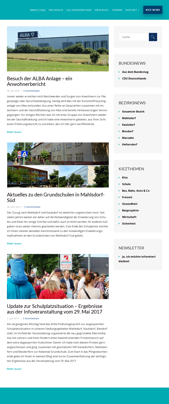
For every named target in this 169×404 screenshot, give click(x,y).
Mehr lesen (14, 131)
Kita (125, 177)
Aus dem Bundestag (135, 72)
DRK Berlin (56, 10)
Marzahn (128, 138)
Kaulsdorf (128, 124)
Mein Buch (101, 10)
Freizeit (127, 197)
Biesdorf (127, 131)
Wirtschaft (129, 217)
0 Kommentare (31, 90)
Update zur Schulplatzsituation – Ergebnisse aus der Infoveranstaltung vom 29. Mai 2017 (54, 309)
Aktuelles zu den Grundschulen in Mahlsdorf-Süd (56, 197)
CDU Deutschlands (134, 78)
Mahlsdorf (129, 118)
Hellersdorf (129, 144)
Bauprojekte (130, 210)
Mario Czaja (37, 10)
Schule (126, 184)
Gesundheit (129, 204)
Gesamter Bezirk (133, 111)
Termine (117, 10)
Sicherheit (129, 223)
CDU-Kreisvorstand (79, 10)
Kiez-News (153, 10)
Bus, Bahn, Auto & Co (136, 190)
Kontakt (131, 10)
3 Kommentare (31, 318)
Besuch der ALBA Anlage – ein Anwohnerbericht (39, 81)
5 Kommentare (32, 206)
